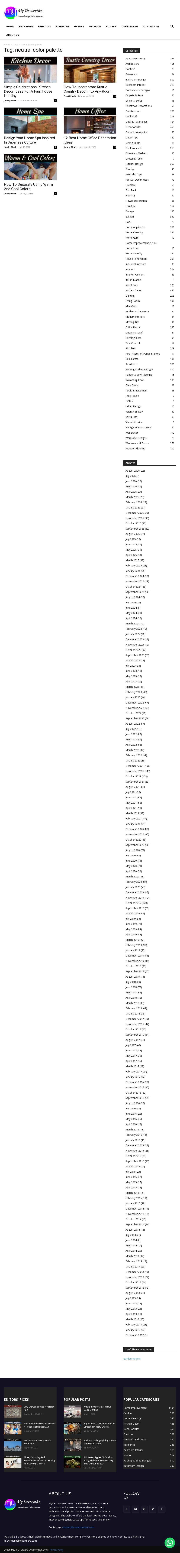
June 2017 (131, 1050)
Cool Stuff (131, 116)
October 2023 (133, 649)
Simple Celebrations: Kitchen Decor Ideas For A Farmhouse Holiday (28, 91)
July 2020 (131, 855)
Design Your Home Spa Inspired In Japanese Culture (29, 140)
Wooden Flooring (135, 448)
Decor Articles (134, 127)
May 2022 (131, 739)
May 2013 (131, 1308)
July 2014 (131, 1235)
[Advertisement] (112, 13)
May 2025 (131, 549)
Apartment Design (136, 58)
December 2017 (135, 1018)
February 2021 (134, 818)
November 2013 (135, 1277)
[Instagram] (135, 1509)
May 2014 (131, 1245)
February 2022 (134, 755)
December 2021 (135, 765)
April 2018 (131, 997)
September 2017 (135, 1034)
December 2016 (135, 1082)
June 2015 (131, 1177)
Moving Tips (132, 322)
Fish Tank (131, 190)
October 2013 (133, 1282)
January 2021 (133, 823)
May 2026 (131, 486)
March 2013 (132, 1319)
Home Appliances (135, 227)
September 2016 (135, 1098)
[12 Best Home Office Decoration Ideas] (90, 121)
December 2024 (135, 576)
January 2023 (133, 697)
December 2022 (135, 702)
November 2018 (135, 960)
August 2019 (133, 913)
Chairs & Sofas (134, 100)
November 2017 (135, 1024)
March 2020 (132, 876)
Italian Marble (133, 279)
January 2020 (133, 887)
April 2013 (131, 1314)
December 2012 (135, 1335)
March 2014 (132, 1256)
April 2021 (131, 808)
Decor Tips (132, 137)
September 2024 (135, 592)
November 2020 (135, 834)
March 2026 (132, 497)
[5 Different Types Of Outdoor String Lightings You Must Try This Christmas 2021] (72, 1462)
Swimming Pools (135, 380)
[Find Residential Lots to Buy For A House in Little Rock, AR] (12, 1428)
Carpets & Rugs (134, 95)
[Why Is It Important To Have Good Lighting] (72, 1411)
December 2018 (135, 955)
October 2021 (133, 776)
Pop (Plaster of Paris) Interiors (143, 353)
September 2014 (135, 1224)
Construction (133, 111)
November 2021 (135, 771)
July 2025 (131, 539)
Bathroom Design (136, 79)
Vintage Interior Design (139, 427)
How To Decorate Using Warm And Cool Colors (28, 186)
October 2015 (133, 1156)
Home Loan (132, 248)
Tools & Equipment (136, 390)
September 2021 (135, 781)
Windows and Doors (137, 443)
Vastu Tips (131, 417)
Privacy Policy (56, 1549)
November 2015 (135, 1150)
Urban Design (133, 406)
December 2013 (135, 1271)
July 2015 (131, 1171)
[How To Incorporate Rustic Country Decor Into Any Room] (90, 70)
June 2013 (131, 1303)
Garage (130, 211)
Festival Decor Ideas (137, 179)
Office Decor (133, 327)
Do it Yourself (133, 148)
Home (10, 26)
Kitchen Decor (134, 290)
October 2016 (133, 1092)
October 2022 (133, 713)
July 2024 (131, 602)
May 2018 (131, 992)
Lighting (130, 295)
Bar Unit (130, 69)
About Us (12, 35)
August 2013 (133, 1293)
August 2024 (133, 597)
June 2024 (131, 607)
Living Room (129, 26)
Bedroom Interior (135, 84)
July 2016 (131, 1108)
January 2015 (133, 1203)
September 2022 (135, 718)
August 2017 (133, 1040)
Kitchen (111, 26)
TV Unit (130, 401)
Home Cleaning (134, 232)
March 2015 (132, 1192)
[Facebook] (126, 1509)
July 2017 (131, 1045)
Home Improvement (137, 243)
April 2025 (131, 555)
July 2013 (131, 1298)
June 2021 (131, 797)
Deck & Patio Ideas (136, 121)
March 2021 (132, 813)
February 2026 (134, 502)
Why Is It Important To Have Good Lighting (97, 1408)
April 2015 (131, 1187)
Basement (131, 74)
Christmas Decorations (139, 106)
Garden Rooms (132, 1358)
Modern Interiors (135, 316)
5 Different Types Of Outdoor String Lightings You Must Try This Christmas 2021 (98, 1460)
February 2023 (134, 692)
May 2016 (131, 1119)
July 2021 (131, 792)
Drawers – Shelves (136, 153)
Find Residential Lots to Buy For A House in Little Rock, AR (39, 1425)
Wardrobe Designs (136, 438)
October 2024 (133, 586)
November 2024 (135, 581)
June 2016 (131, 1113)
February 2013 (134, 1324)
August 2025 (133, 534)
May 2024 (131, 613)
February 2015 (134, 1198)
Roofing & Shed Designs (139, 369)
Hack (128, 221)
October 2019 (133, 902)
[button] (172, 26)
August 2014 (133, 1229)
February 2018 (134, 1008)
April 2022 (131, 744)
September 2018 (135, 971)
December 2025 (135, 512)
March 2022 (132, 750)
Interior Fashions (135, 274)
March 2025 (132, 560)
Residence (131, 364)
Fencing (130, 169)
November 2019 (135, 897)
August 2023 (133, 660)
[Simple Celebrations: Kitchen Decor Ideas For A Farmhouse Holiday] (30, 70)
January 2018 (133, 1013)
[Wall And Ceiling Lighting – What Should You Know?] (72, 1445)
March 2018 (132, 1003)
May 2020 (131, 866)
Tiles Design (132, 385)
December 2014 (135, 1208)
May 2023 (131, 676)
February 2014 (134, 1261)
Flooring (130, 195)
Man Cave (131, 306)
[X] (161, 1509)
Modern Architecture (137, 311)
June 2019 (131, 924)
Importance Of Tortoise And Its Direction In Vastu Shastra (99, 1425)
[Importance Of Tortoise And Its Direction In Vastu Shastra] (72, 1428)
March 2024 (132, 623)
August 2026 (133, 470)
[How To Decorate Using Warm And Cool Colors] (30, 167)
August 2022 (133, 723)
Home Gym (132, 237)
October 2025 (133, 523)
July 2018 (131, 982)
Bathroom (26, 26)
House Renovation (136, 258)
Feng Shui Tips (134, 174)
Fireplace (131, 185)
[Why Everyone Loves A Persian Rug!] (12, 1411)
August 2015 (133, 1166)
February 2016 (134, 1134)
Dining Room (133, 142)
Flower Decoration (136, 200)
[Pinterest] (152, 1509)
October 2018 (133, 966)
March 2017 (132, 1066)
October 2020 (133, 839)
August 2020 (133, 850)
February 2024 (134, 628)
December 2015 (135, 1145)
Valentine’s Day (134, 411)
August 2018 (133, 976)
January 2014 (133, 1266)
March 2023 (132, 686)
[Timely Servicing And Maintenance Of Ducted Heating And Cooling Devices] (12, 1462)
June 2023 (131, 671)
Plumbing (131, 348)
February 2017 (134, 1071)
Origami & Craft (134, 332)
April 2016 (131, 1124)
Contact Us (151, 26)
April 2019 (131, 934)
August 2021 (133, 787)
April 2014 (131, 1250)
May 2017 (131, 1055)
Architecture (132, 63)
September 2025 (135, 528)
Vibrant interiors (134, 422)
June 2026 (131, 481)
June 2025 (131, 544)
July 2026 (131, 476)
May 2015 (131, 1182)
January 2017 (133, 1076)
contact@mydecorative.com (78, 1527)
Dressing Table (134, 158)
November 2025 (135, 518)
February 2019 (134, 945)
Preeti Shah (70, 96)
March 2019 (132, 939)
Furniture (62, 26)
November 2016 (135, 1087)
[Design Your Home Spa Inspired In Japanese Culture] (30, 121)
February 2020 (134, 881)
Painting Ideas (134, 337)
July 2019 (131, 918)
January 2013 (133, 1329)
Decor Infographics (136, 132)
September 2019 (135, 908)
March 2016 (132, 1129)
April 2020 (131, 871)
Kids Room (132, 285)
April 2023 (131, 681)
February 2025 (134, 565)
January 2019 (133, 950)
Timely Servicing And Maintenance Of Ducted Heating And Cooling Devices (40, 1460)
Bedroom (44, 26)
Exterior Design (134, 164)
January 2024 (133, 634)
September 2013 (135, 1287)
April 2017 (131, 1061)
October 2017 (133, 1029)
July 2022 (131, 729)
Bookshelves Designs (138, 90)
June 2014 (131, 1240)
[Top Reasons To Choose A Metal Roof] (12, 1445)
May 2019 (131, 929)
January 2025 (133, 570)
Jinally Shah (10, 100)
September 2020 (135, 845)
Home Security (134, 253)
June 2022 (131, 734)
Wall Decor (132, 432)
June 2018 (131, 987)
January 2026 (133, 507)
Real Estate (132, 359)
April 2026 (131, 491)
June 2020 (131, 860)
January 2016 (133, 1140)
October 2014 (133, 1219)
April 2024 (131, 618)
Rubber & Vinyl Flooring (139, 374)
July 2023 (131, 665)
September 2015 (135, 1161)
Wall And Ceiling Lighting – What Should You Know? (100, 1442)
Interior (95, 26)
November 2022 (135, 707)
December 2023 (135, 639)
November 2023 (135, 644)
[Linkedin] (144, 1509)
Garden (79, 26)
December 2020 (135, 829)
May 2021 (131, 802)
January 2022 (133, 760)
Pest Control (133, 343)
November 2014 (135, 1213)
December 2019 (135, 892)
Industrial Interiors (136, 264)
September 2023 (135, 655)
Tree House (132, 395)
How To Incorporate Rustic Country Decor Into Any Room (87, 89)
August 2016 (133, 1103)
